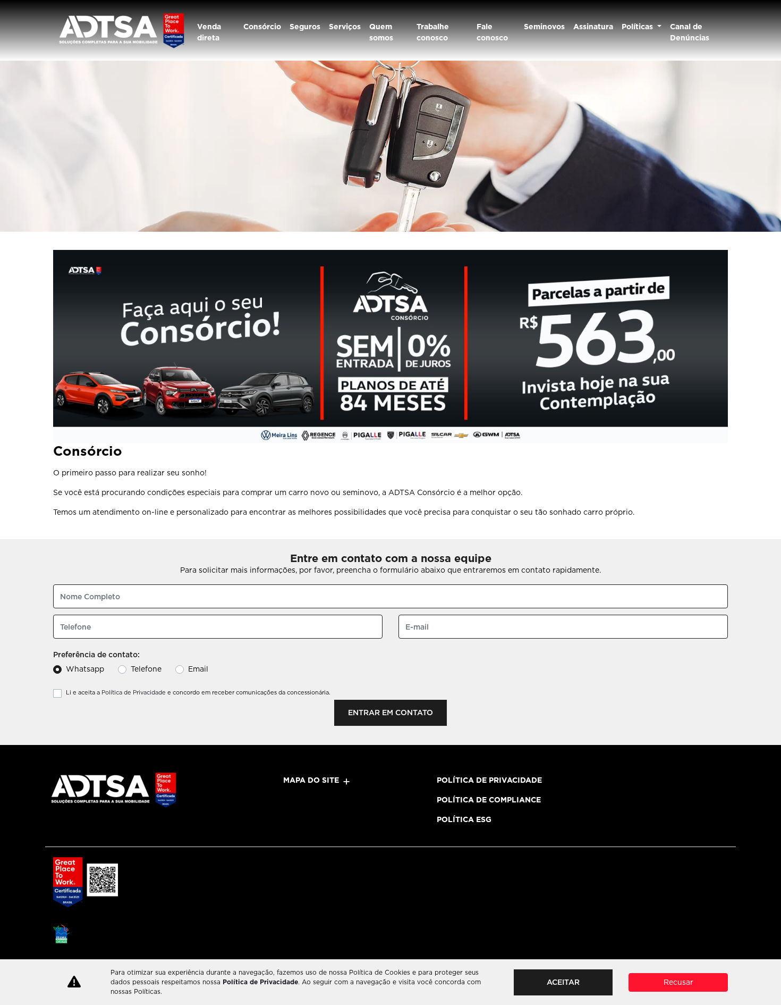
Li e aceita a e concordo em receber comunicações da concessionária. (198, 692)
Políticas (638, 26)
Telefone (146, 669)
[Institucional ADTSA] (121, 30)
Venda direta (209, 32)
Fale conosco (492, 32)
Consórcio (262, 26)
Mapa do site (311, 780)
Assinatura (593, 26)
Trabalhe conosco (433, 32)
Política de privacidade (489, 780)
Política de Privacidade (133, 692)
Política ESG (464, 819)
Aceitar (563, 982)
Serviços (345, 26)
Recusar (678, 982)
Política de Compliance (489, 799)
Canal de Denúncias (689, 32)
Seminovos (544, 26)
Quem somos (381, 32)
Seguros (305, 26)
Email (198, 669)
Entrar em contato (390, 712)
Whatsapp (85, 669)
